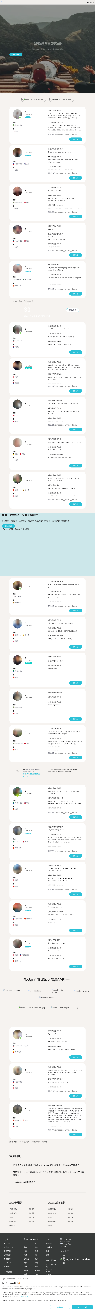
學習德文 (12, 1225)
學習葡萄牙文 (13, 1221)
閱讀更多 (44, 1142)
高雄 (36, 1251)
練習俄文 (70, 1213)
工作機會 (7, 1259)
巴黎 (36, 1274)
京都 (36, 1263)
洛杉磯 (26, 1259)
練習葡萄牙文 (52, 1221)
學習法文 (31, 1221)
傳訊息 (75, 139)
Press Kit (7, 1263)
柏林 (25, 1274)
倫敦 (36, 1266)
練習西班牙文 (52, 1209)
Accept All (82, 1307)
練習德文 (51, 1225)
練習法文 (70, 1221)
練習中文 (70, 1217)
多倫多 (37, 1270)
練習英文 (70, 1209)
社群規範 (49, 1247)
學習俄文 (31, 1213)
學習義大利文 (13, 1213)
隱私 (47, 1255)
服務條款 (49, 1243)
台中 (36, 1247)
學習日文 (12, 1217)
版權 (47, 1251)
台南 (25, 1251)
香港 (25, 1255)
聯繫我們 (7, 1251)
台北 (25, 1243)
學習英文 (31, 1209)
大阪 (25, 1263)
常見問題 (7, 1243)
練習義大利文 (52, 1213)
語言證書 (7, 1255)
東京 (36, 1259)
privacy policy (24, 1296)
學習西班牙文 (13, 1209)
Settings (60, 1307)
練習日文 (51, 1217)
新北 (36, 1243)
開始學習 (16, 54)
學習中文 (31, 1217)
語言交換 (7, 1266)
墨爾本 (26, 1270)
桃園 (25, 1247)
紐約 (36, 1255)
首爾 (25, 1266)
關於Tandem (8, 1247)
